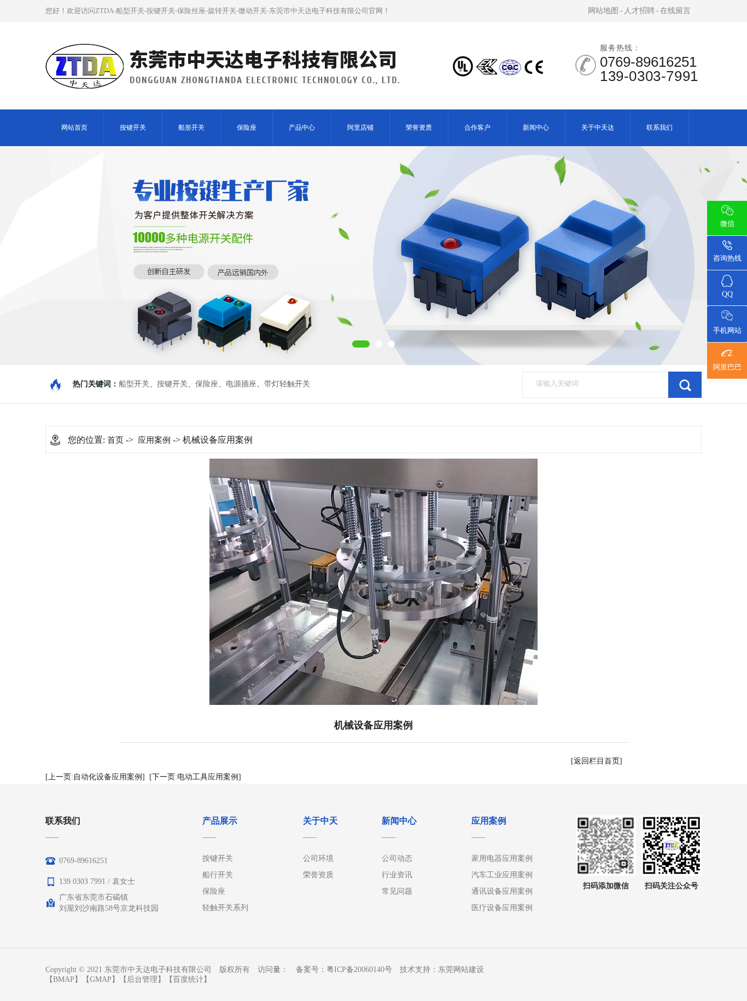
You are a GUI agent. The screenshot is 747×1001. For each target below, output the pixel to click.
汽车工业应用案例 (502, 875)
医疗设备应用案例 (502, 908)
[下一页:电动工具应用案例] (195, 777)
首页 (115, 440)
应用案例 (154, 440)
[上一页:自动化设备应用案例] (95, 777)
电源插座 (241, 384)
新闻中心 (536, 127)
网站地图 (603, 11)
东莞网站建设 (461, 969)
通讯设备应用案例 (502, 891)
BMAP (63, 979)
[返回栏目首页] (596, 761)
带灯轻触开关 (287, 384)
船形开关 (191, 127)
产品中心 (302, 127)
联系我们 (659, 127)
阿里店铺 (360, 127)
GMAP (101, 979)
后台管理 (142, 979)
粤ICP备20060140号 (359, 969)
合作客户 (477, 127)
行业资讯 (397, 875)
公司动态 (397, 858)
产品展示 (219, 820)
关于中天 (320, 820)
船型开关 (134, 384)
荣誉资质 (419, 127)
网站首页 (74, 127)
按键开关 (133, 127)
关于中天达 (597, 127)
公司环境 (318, 858)
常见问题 (397, 891)
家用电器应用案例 (502, 858)
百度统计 (188, 979)
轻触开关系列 (225, 908)
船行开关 (217, 875)
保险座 (246, 127)
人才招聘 (639, 11)
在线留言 (675, 11)
